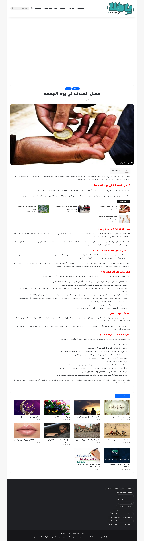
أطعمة (116, 537)
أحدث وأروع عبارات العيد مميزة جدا (29, 417)
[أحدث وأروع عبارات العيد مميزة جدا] (27, 407)
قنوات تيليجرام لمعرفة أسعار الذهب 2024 (122, 513)
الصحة (63, 8)
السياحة (81, 8)
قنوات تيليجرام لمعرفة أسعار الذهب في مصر (121, 524)
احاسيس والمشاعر (99, 537)
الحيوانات (39, 537)
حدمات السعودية (83, 537)
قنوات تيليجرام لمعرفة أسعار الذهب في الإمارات (120, 521)
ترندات (72, 8)
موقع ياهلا (84, 100)
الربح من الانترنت (31, 537)
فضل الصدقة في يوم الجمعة (107, 206)
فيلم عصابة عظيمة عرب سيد (125, 499)
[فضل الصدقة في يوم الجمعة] (124, 209)
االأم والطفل (109, 537)
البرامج (59, 537)
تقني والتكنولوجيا (51, 8)
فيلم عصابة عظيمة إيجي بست (125, 492)
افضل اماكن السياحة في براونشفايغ (88, 440)
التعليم (54, 537)
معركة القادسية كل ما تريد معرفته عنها (117, 440)
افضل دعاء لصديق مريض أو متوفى (88, 417)
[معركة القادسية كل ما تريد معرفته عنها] (117, 430)
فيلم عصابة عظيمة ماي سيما (125, 506)
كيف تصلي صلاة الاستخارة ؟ (121, 417)
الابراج (64, 537)
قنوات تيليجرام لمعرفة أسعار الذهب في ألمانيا (121, 517)
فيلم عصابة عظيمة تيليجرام (125, 496)
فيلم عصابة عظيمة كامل (126, 503)
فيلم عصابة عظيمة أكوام (113, 488)
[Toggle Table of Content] (125, 171)
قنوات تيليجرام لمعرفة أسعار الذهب (123, 510)
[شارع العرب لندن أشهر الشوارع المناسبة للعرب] (84, 209)
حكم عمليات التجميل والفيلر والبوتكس (27, 440)
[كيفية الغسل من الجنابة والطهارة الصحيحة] (117, 455)
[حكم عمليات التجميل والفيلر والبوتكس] (27, 430)
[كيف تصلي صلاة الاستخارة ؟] (117, 407)
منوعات (38, 8)
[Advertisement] (72, 33)
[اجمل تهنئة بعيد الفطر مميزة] (57, 407)
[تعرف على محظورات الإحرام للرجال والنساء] (124, 219)
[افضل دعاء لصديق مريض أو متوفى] (87, 407)
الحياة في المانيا (47, 537)
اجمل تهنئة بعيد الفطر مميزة (60, 417)
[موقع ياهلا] (120, 8)
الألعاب (69, 537)
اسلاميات (76, 88)
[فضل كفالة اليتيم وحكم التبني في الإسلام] (57, 430)
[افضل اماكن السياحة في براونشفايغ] (87, 430)
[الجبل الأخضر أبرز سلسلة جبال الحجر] (43, 209)
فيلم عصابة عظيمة (127, 488)
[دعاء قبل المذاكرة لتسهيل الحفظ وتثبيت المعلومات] (87, 455)
